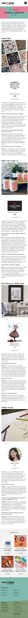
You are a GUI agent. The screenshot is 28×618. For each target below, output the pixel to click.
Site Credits (17, 616)
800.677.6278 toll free (18, 609)
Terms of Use (4, 606)
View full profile (14, 99)
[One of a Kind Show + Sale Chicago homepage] (7, 3)
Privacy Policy (4, 607)
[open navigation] (25, 3)
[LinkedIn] (19, 614)
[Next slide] (9, 74)
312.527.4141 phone (17, 607)
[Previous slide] (2, 74)
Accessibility (4, 611)
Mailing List (4, 602)
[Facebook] (15, 96)
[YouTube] (15, 614)
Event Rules (4, 604)
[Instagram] (13, 96)
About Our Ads (5, 609)
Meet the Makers (14, 9)
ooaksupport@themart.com (19, 611)
